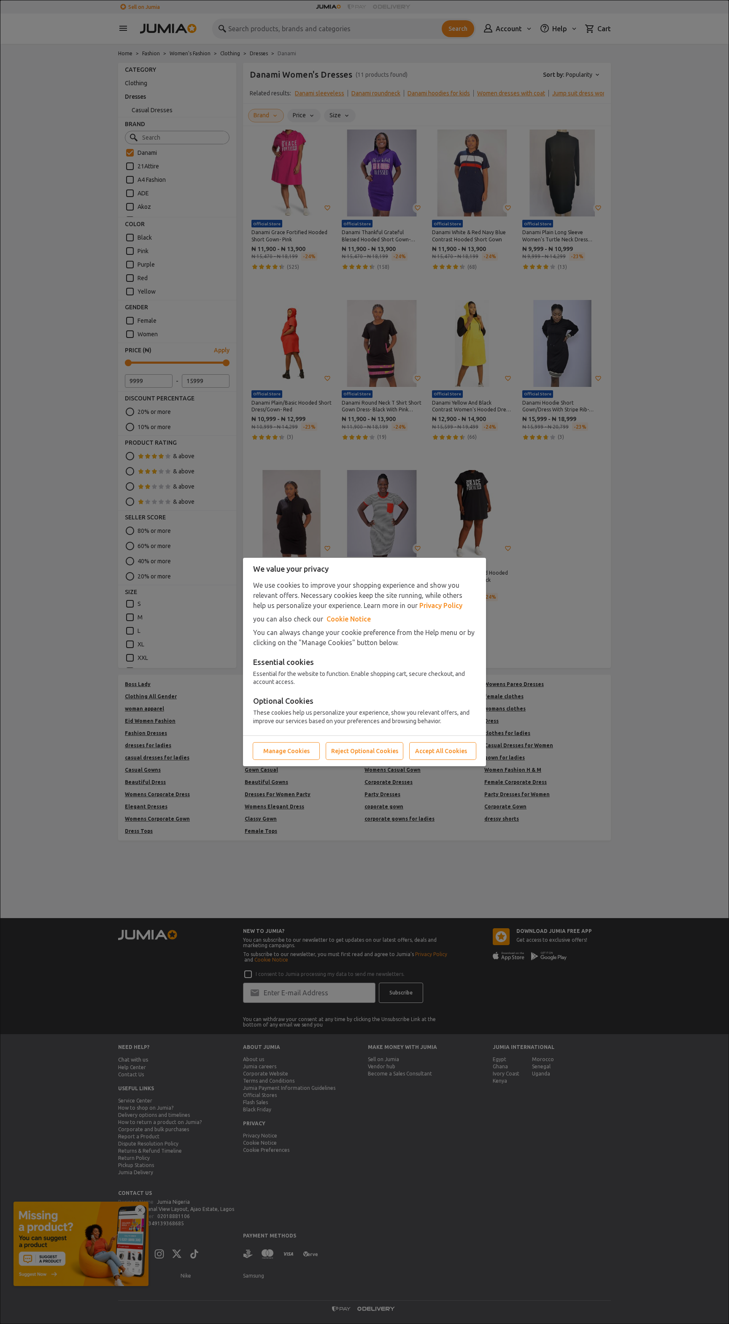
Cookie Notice (349, 619)
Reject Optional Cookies (364, 751)
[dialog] (364, 662)
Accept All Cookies (441, 751)
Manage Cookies (286, 751)
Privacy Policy (440, 605)
